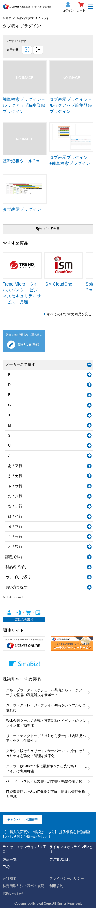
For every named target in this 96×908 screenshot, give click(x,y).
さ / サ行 (15, 486)
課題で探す (14, 556)
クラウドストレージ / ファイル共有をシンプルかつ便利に (46, 707)
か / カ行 (15, 476)
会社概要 (10, 878)
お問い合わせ (13, 893)
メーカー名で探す (20, 364)
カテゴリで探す (18, 577)
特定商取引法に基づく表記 (23, 886)
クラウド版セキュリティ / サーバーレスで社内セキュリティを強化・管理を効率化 (46, 753)
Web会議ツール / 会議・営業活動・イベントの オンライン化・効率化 (46, 723)
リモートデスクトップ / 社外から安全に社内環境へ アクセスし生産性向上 (46, 738)
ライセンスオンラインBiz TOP (24, 849)
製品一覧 (10, 859)
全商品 (7, 18)
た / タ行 (44, 18)
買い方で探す (16, 587)
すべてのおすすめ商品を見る (69, 314)
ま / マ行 (15, 526)
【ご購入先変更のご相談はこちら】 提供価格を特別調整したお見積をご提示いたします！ (46, 834)
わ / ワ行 (15, 546)
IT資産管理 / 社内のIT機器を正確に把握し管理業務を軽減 (45, 794)
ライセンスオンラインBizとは (71, 849)
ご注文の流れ (59, 859)
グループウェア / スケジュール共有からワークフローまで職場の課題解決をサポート (46, 692)
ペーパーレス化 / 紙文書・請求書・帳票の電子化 (44, 781)
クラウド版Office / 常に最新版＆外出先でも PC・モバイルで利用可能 (46, 768)
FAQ (6, 867)
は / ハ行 (15, 516)
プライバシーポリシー (66, 878)
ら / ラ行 (15, 536)
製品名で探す (25, 18)
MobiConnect (13, 597)
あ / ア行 (15, 466)
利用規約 (56, 886)
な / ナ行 (15, 506)
